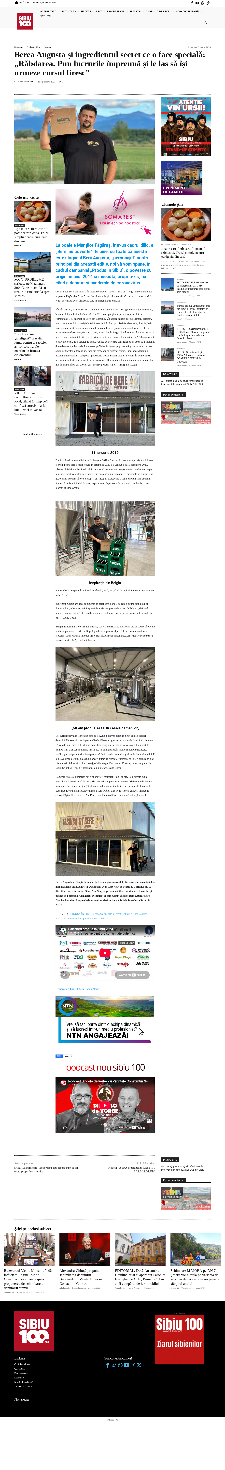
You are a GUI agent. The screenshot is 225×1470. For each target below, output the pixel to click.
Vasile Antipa (20, 300)
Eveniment (19, 276)
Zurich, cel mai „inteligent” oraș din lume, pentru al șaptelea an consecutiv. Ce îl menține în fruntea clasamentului (30, 344)
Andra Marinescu (25, 81)
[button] (206, 23)
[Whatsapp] (202, 3)
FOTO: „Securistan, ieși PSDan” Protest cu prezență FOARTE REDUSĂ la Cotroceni (191, 357)
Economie (18, 47)
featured (68, 1056)
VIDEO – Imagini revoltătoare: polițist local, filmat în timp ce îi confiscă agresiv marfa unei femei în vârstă (31, 401)
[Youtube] (197, 3)
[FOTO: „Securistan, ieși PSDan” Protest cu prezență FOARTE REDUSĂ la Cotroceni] (167, 354)
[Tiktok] (208, 3)
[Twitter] (139, 1365)
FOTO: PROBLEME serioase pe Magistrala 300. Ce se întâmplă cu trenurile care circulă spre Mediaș (31, 287)
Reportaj (47, 47)
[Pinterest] (200, 86)
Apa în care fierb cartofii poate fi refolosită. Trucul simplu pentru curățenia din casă (32, 235)
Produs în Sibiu (33, 47)
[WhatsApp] (207, 86)
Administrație (9, 1292)
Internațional (20, 331)
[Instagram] (133, 1365)
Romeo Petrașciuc (23, 1292)
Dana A (17, 245)
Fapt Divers (19, 225)
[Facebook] (192, 3)
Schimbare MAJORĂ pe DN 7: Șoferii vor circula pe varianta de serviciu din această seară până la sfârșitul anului (194, 1277)
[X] (192, 86)
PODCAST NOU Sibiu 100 (105, 1067)
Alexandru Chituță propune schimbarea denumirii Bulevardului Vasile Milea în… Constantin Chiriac (82, 1277)
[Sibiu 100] (25, 21)
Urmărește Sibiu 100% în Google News (78, 989)
